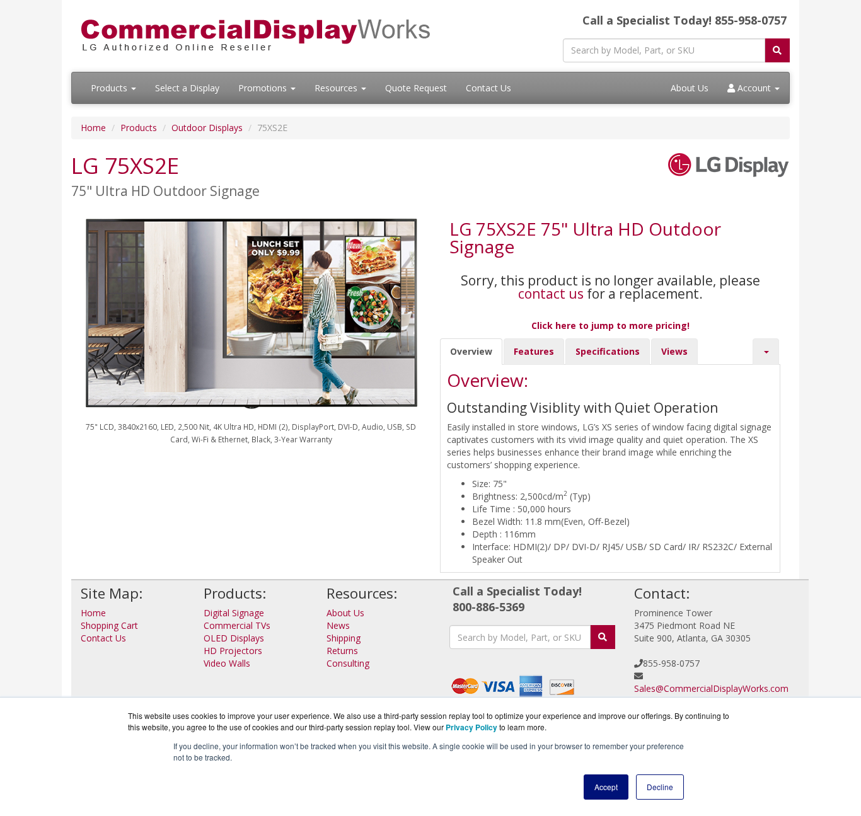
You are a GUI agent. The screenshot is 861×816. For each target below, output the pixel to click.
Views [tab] (674, 351)
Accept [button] (606, 786)
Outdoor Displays (207, 128)
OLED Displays (234, 638)
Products (110, 88)
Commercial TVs (237, 625)
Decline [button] (660, 786)
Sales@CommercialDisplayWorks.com (711, 688)
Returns (342, 651)
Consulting (347, 663)
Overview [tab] (471, 351)
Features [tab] (534, 351)
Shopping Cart (109, 625)
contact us (551, 293)
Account (754, 88)
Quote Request (416, 88)
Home (93, 128)
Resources (337, 88)
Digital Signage (234, 613)
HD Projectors (233, 651)
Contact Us (488, 88)
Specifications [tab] (607, 351)
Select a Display (187, 88)
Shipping (343, 638)
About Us (689, 88)
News (338, 625)
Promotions (263, 88)
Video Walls (227, 663)
